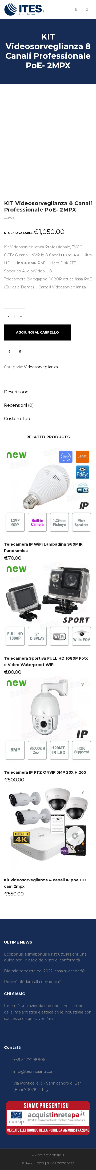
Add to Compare (20, 351)
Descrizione (16, 391)
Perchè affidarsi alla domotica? (32, 981)
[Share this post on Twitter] (13, 379)
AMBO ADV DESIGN (48, 1155)
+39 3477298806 (29, 1059)
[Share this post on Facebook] (5, 379)
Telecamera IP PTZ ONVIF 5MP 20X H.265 (45, 772)
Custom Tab (17, 418)
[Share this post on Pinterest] (29, 379)
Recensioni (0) (19, 405)
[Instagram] (13, 1029)
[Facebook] (5, 1029)
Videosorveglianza (41, 367)
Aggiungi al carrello (37, 332)
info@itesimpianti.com (34, 1071)
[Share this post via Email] (45, 379)
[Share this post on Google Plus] (37, 379)
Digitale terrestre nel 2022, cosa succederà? (44, 971)
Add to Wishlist (9, 351)
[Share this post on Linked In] (21, 379)
